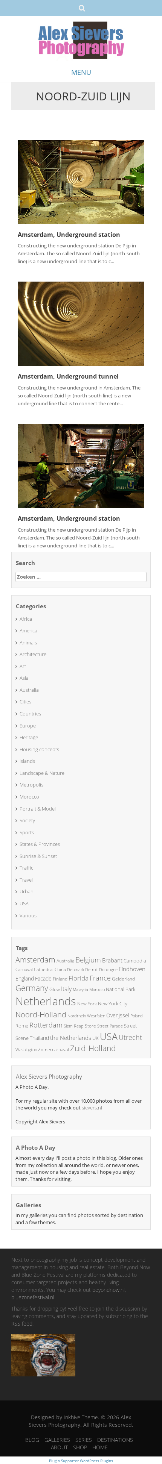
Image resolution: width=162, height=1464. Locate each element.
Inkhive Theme (81, 1417)
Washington (26, 1049)
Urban (27, 891)
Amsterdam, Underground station (69, 234)
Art (23, 666)
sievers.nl (92, 1107)
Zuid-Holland (93, 1048)
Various (28, 915)
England (24, 978)
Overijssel (117, 1015)
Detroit (91, 969)
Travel (26, 879)
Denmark (75, 969)
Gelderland (123, 979)
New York (87, 1003)
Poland (136, 1015)
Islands (27, 761)
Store (90, 1026)
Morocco (29, 796)
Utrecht (130, 1037)
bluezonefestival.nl (32, 1297)
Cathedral (43, 969)
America (28, 630)
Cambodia (135, 960)
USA (24, 903)
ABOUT (59, 1447)
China (60, 969)
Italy (66, 989)
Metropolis (31, 784)
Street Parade (110, 1026)
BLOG (32, 1439)
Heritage (29, 737)
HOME (100, 1447)
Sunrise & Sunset (38, 856)
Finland (60, 979)
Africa (26, 618)
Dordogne (108, 969)
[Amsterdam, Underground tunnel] (81, 323)
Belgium (88, 960)
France (100, 977)
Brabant (112, 960)
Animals (28, 642)
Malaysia (80, 989)
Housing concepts (39, 749)
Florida (79, 978)
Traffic (26, 867)
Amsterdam (35, 960)
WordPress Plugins (96, 1460)
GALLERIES (57, 1439)
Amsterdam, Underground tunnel (68, 376)
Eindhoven (132, 969)
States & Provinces (40, 844)
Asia (24, 677)
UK (95, 1038)
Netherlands (45, 1001)
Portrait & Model (38, 808)
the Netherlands (70, 1037)
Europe (28, 725)
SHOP (80, 1447)
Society (27, 820)
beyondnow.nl (108, 1289)
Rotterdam (46, 1024)
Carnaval (24, 969)
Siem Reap (74, 1026)
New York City (112, 1003)
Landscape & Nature (42, 773)
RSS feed (21, 1323)
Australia (29, 690)
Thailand (39, 1037)
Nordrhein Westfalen (86, 1015)
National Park (120, 989)
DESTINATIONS (115, 1439)
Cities (25, 701)
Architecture (33, 654)
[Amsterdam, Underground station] (81, 181)
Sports (27, 832)
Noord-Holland (40, 1014)
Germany (31, 988)
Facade (43, 978)
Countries (30, 713)
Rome (21, 1025)
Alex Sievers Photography (49, 1076)
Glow (54, 989)
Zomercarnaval (53, 1049)
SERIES (83, 1439)
